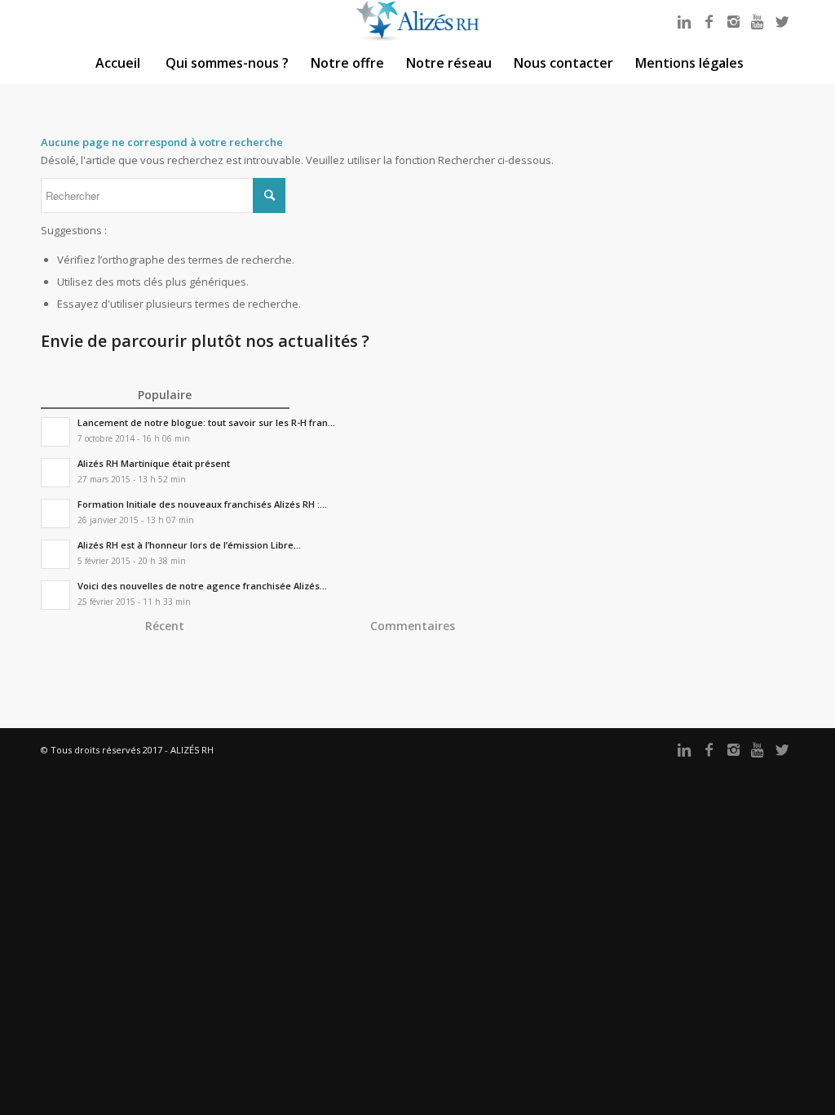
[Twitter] (782, 21)
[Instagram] (733, 21)
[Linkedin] (684, 21)
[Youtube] (757, 21)
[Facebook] (708, 21)
